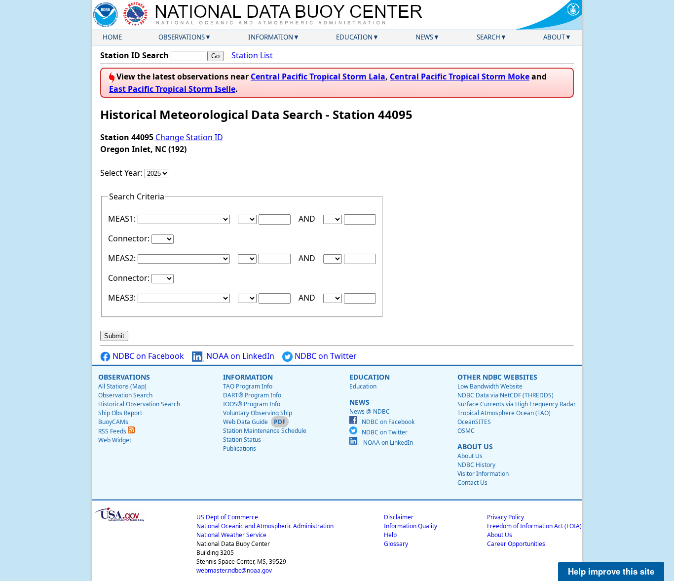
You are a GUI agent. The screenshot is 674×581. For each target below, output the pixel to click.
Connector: (129, 238)
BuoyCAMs (113, 422)
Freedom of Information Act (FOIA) (534, 526)
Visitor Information (483, 473)
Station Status (242, 439)
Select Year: (122, 172)
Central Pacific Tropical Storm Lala (318, 76)
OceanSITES (474, 422)
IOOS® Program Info (251, 404)
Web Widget (114, 440)
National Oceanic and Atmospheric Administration (265, 526)
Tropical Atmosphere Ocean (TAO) (504, 413)
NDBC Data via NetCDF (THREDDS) (505, 395)
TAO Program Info (247, 386)
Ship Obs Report (120, 413)
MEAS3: (123, 297)
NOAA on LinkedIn (239, 355)
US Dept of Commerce (227, 517)
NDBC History (476, 465)
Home (112, 37)
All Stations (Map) (122, 386)
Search (488, 37)
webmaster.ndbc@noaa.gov (234, 570)
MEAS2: (123, 258)
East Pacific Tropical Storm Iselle (172, 88)
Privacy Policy (505, 517)
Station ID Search (134, 55)
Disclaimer (398, 517)
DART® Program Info (252, 395)
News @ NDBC (369, 411)
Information (270, 37)
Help (390, 535)
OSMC (466, 430)
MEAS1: (123, 218)
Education (354, 37)
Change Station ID (189, 137)
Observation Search (125, 395)
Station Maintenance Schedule (264, 430)
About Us (470, 456)
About (554, 37)
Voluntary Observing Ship (257, 413)
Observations (181, 37)
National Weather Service (231, 535)
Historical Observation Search (139, 404)
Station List (252, 55)
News (424, 37)
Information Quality (410, 526)
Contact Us (472, 482)
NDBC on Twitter (325, 355)
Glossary (396, 544)
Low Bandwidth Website (490, 386)
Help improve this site (611, 571)
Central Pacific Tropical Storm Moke (459, 76)
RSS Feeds (113, 431)
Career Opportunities (516, 544)
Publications (239, 448)
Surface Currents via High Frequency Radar (516, 404)
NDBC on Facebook (147, 355)
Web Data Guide (245, 422)
